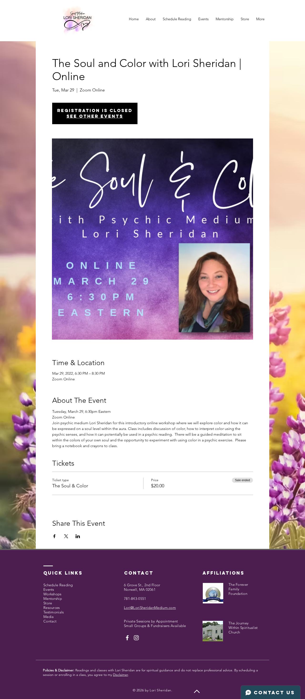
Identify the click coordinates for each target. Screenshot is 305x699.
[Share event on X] (66, 536)
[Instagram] (136, 637)
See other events (94, 116)
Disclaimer (120, 675)
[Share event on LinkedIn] (78, 536)
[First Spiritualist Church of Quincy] (127, 637)
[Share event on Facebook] (54, 536)
